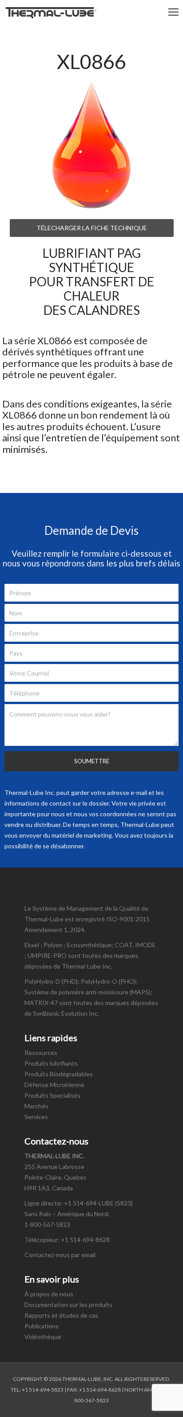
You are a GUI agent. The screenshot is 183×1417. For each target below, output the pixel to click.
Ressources (40, 1052)
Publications (41, 1326)
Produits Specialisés (52, 1095)
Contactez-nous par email (59, 1254)
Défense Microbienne (54, 1084)
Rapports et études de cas (61, 1315)
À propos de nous (48, 1294)
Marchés (36, 1106)
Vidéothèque (42, 1336)
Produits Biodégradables (58, 1074)
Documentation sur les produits (68, 1304)
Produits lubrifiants (51, 1063)
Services (36, 1116)
